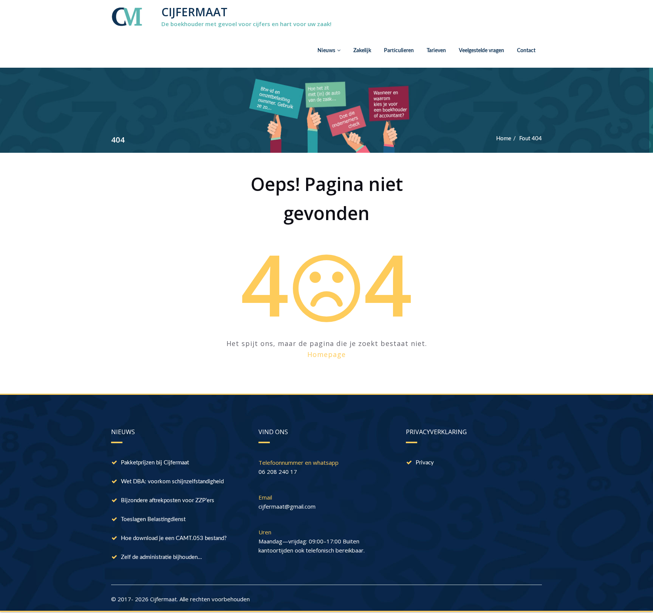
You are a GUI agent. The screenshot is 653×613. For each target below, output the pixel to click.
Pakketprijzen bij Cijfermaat (155, 463)
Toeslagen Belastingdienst (153, 519)
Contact (526, 50)
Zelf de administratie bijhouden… (161, 557)
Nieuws (326, 50)
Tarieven (436, 50)
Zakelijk (362, 50)
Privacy (425, 463)
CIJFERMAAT (194, 12)
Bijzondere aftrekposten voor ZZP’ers (167, 500)
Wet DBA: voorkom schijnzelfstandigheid (172, 481)
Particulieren (399, 50)
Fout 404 (530, 138)
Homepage (326, 354)
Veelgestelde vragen (481, 50)
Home (503, 138)
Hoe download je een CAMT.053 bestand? (174, 538)
